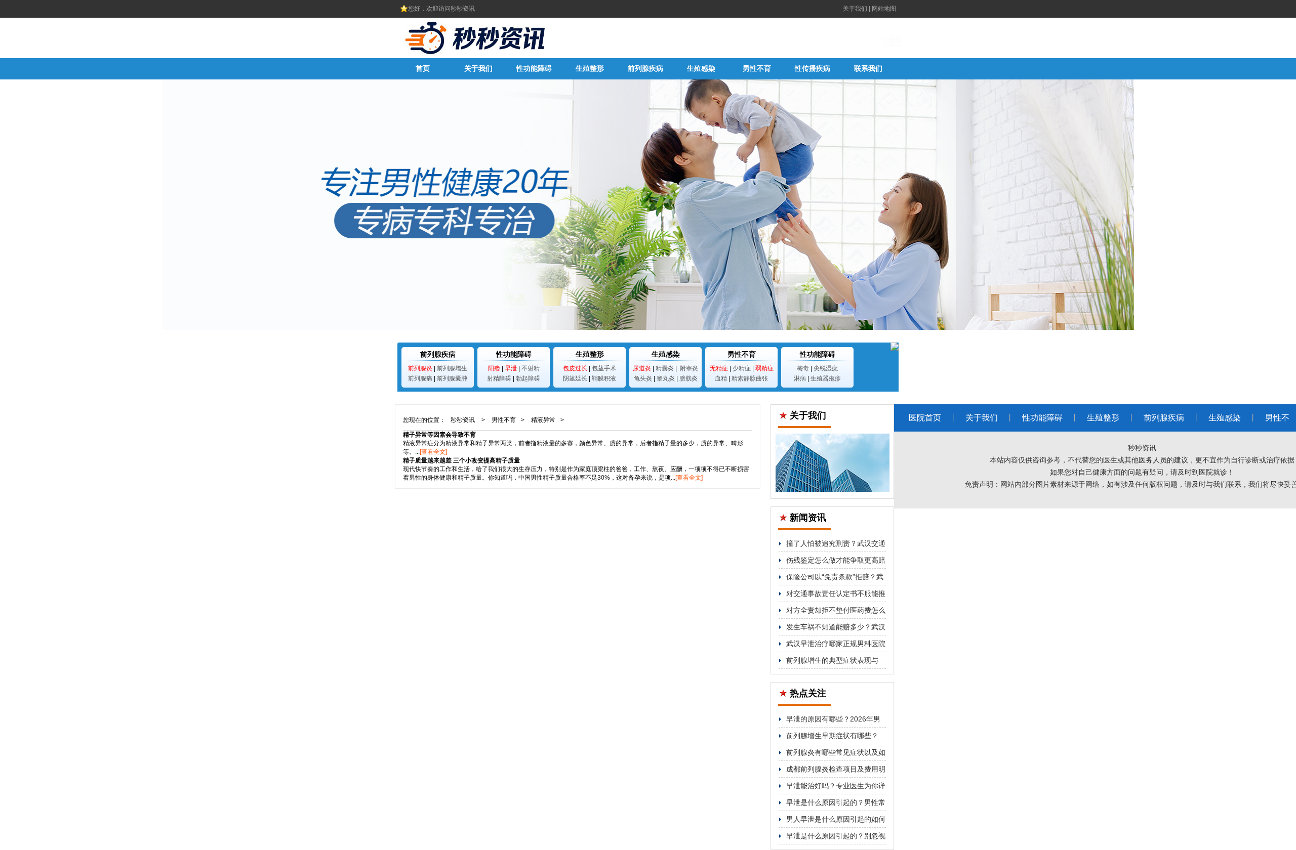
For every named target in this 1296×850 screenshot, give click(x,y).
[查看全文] (433, 451)
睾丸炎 (666, 378)
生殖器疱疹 (826, 378)
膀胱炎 (688, 378)
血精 (721, 378)
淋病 (800, 378)
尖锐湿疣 (826, 368)
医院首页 (925, 417)
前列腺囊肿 (452, 378)
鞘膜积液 (604, 378)
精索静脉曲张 (750, 378)
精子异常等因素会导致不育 (439, 434)
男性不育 (757, 68)
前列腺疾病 (645, 68)
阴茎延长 (575, 378)
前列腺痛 (420, 378)
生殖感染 (701, 68)
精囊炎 (665, 368)
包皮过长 (575, 368)
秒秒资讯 (463, 419)
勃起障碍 (528, 378)
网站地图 (884, 8)
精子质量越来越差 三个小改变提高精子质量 (461, 460)
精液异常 (543, 419)
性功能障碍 (534, 68)
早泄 (511, 368)
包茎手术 (604, 368)
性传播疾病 (812, 68)
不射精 (530, 368)
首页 (423, 68)
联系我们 (868, 68)
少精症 (742, 368)
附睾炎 (689, 368)
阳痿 (494, 368)
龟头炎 (643, 378)
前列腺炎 (420, 368)
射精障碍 (499, 378)
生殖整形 (590, 68)
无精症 (719, 368)
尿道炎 (642, 368)
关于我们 (855, 8)
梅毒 (803, 368)
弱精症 (764, 368)
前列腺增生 (452, 368)
